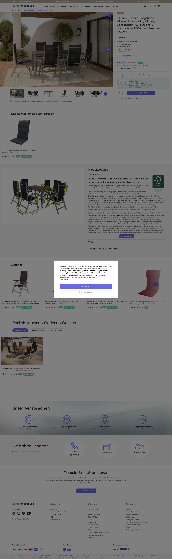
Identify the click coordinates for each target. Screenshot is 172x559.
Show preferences (85, 292)
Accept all (85, 286)
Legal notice (64, 279)
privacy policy (93, 277)
